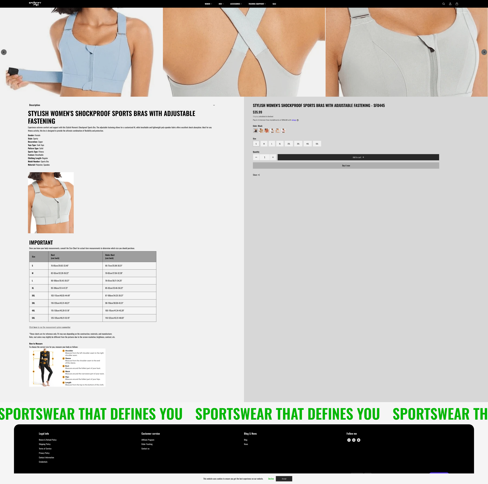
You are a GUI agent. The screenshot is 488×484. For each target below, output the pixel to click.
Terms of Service (45, 448)
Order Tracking (146, 444)
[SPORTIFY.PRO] (35, 4)
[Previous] (4, 52)
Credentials (43, 461)
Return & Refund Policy (47, 439)
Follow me (352, 433)
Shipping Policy (44, 444)
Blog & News (250, 433)
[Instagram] (353, 440)
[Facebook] (349, 440)
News (246, 444)
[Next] (484, 52)
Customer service (150, 433)
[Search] (443, 3)
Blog (245, 439)
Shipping (255, 116)
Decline (271, 478)
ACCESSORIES (235, 3)
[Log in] (450, 3)
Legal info (44, 433)
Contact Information (46, 457)
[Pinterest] (358, 440)
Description (34, 105)
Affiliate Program (147, 439)
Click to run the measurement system (49, 327)
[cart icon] (456, 3)
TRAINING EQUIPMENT (256, 3)
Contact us (145, 448)
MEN (220, 3)
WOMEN (207, 3)
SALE (274, 3)
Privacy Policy (44, 452)
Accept (284, 478)
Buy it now (346, 165)
